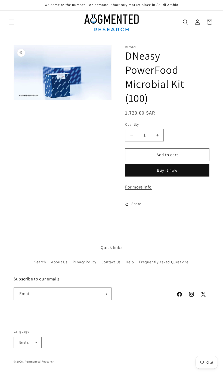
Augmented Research (40, 361)
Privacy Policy (84, 261)
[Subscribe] (105, 294)
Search (40, 261)
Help (130, 261)
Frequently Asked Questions (164, 261)
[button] (11, 22)
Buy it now (167, 170)
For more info (138, 187)
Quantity (132, 124)
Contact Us (111, 261)
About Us (59, 261)
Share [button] (136, 203)
